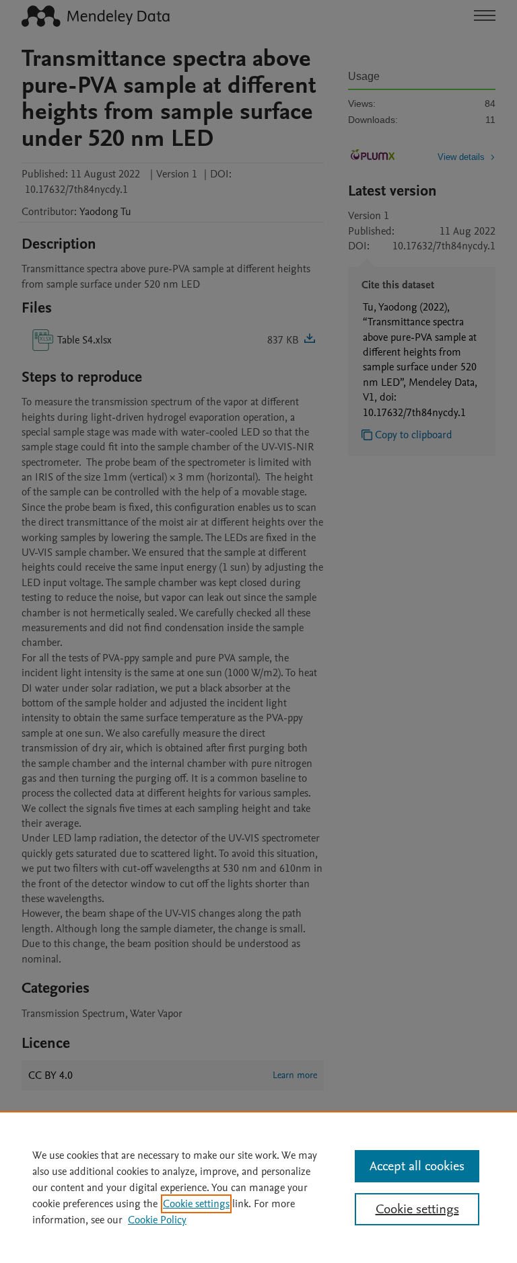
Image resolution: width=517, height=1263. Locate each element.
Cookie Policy (157, 1220)
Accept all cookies (417, 1166)
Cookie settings (196, 1203)
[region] (258, 1187)
